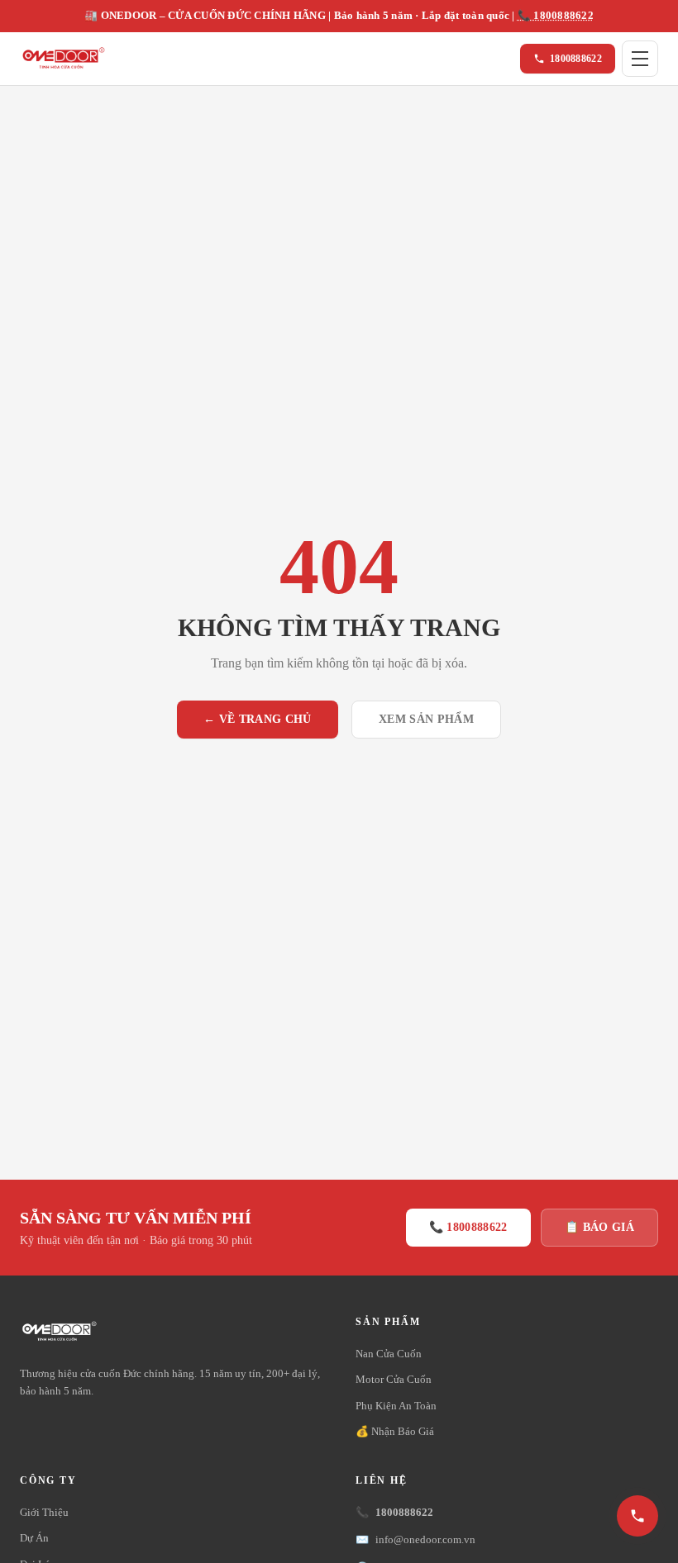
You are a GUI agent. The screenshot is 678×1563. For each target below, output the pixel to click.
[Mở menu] (640, 58)
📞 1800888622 (556, 15)
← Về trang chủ (257, 719)
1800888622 (576, 58)
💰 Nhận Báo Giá (395, 1431)
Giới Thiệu (44, 1512)
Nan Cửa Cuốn (389, 1353)
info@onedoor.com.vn (415, 1539)
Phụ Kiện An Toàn (396, 1405)
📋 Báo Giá (599, 1227)
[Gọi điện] (637, 1516)
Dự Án (34, 1538)
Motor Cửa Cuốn (394, 1379)
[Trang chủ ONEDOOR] (63, 58)
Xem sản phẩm (426, 719)
